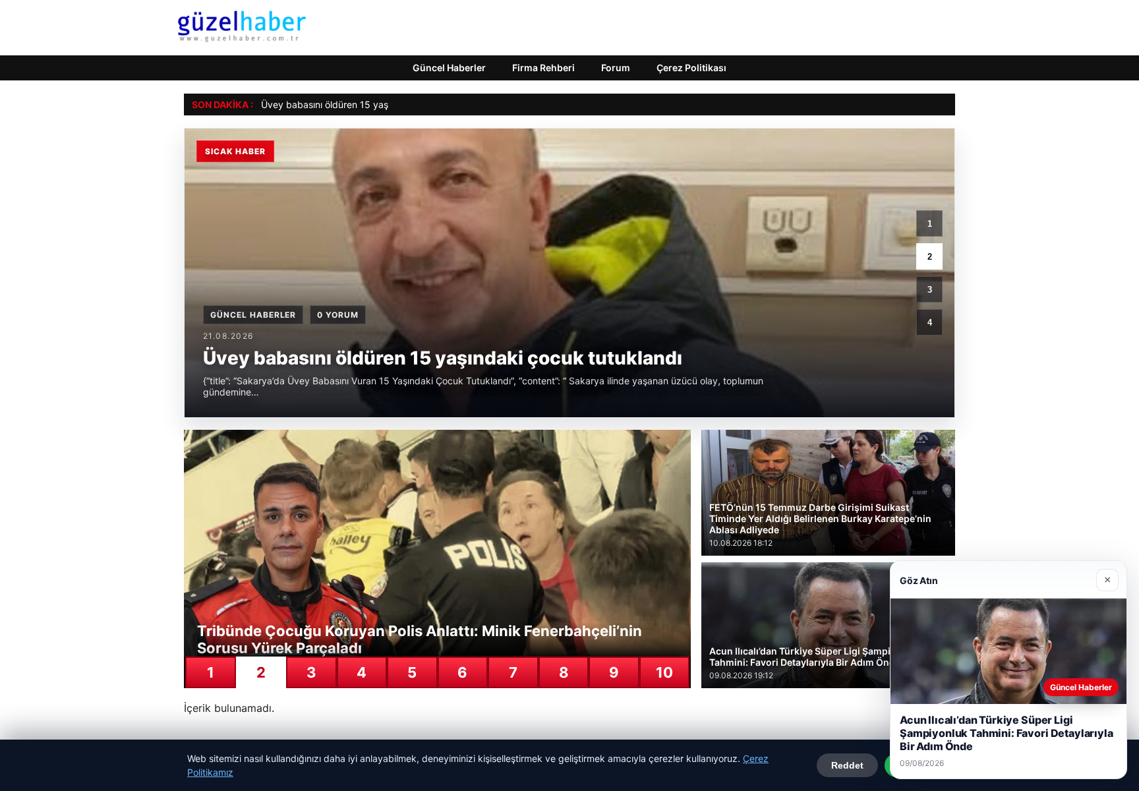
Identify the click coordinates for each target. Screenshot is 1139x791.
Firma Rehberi (543, 67)
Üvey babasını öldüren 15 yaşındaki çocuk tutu (362, 104)
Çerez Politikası (691, 67)
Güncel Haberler (449, 67)
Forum (615, 67)
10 (664, 672)
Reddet (847, 765)
